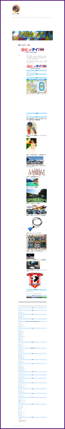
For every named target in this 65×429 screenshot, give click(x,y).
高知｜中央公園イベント (20, 381)
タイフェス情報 (15, 13)
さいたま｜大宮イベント (20, 324)
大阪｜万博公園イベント (20, 365)
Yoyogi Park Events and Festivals (21, 336)
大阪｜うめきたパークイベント (21, 366)
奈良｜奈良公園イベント (20, 362)
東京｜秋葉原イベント (20, 332)
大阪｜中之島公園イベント (21, 367)
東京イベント (19, 329)
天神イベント (19, 385)
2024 (43, 17)
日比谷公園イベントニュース (21, 401)
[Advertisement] (32, 24)
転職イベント (19, 413)
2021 (36, 17)
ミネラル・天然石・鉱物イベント (21, 412)
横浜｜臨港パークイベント (21, 345)
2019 (31, 17)
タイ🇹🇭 (19, 55)
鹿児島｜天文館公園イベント (21, 387)
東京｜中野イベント (20, 335)
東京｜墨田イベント (20, 330)
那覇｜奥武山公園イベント (21, 391)
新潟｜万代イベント (20, 349)
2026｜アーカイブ (49, 17)
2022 (38, 17)
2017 (27, 17)
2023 (40, 17)
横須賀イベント (19, 346)
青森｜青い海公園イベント (21, 315)
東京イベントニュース (20, 399)
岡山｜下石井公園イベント (21, 376)
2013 (18, 17)
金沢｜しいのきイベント (20, 352)
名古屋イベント (19, 356)
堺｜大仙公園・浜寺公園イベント (21, 370)
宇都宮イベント (19, 320)
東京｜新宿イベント (20, 334)
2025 (45, 17)
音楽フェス (19, 410)
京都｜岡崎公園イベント (20, 361)
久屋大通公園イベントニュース (21, 402)
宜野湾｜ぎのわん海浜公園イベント (21, 392)
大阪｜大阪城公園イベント (21, 368)
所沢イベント (19, 323)
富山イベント (19, 351)
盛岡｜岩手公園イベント (20, 316)
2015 (23, 17)
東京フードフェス (20, 405)
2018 (29, 17)
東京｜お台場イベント (20, 339)
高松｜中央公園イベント (20, 379)
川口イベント (19, 325)
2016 (25, 17)
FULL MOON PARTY (20, 396)
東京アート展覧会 (20, 408)
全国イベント (19, 309)
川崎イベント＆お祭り (20, 343)
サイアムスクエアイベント (21, 395)
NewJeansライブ (20, 415)
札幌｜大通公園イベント (20, 312)
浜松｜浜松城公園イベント (21, 355)
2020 (34, 17)
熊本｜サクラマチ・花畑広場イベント (22, 386)
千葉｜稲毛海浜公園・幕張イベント (21, 326)
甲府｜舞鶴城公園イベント (21, 350)
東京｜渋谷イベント (20, 337)
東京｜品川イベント (20, 340)
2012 (16, 17)
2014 (21, 17)
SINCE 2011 (13, 17)
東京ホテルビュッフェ (20, 407)
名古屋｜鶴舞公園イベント (21, 358)
